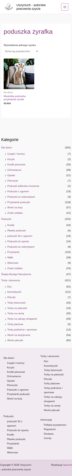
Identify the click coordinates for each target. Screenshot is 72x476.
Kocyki (11, 159)
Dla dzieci (6, 147)
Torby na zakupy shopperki (22, 319)
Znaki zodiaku (15, 213)
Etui (9, 286)
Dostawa (48, 433)
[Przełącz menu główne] (64, 6)
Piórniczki (12, 180)
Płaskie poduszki (16, 230)
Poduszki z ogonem (18, 191)
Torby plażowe (15, 324)
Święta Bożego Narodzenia (16, 274)
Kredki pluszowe (16, 164)
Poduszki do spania (18, 241)
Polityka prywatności (55, 425)
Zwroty (47, 438)
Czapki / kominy (16, 154)
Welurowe (12, 263)
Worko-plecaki (15, 340)
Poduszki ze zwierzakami (21, 197)
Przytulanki (13, 252)
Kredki (10, 225)
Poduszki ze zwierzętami (20, 247)
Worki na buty (15, 207)
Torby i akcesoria (10, 280)
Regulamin (50, 429)
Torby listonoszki (16, 302)
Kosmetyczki (14, 292)
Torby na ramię (15, 313)
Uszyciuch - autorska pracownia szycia (31, 7)
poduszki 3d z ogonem (19, 236)
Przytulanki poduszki (18, 202)
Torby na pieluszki (17, 308)
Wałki (10, 257)
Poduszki (6, 219)
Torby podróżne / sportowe (22, 329)
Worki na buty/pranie (18, 335)
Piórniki (11, 297)
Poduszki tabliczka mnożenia (23, 186)
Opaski (11, 175)
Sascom (67, 465)
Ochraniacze (14, 170)
